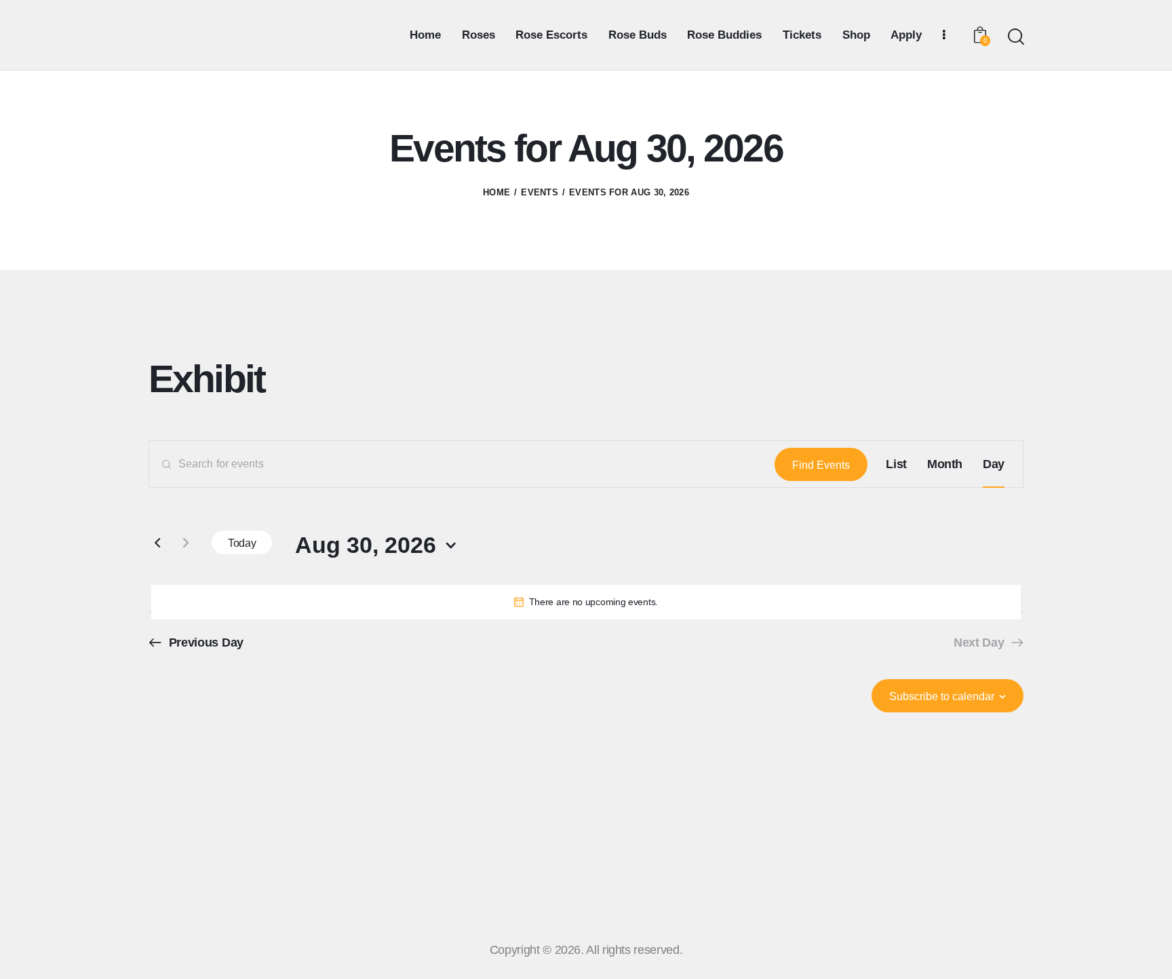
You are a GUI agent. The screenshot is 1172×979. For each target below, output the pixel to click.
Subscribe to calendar (941, 696)
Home (496, 192)
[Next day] (186, 543)
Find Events (821, 465)
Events (539, 192)
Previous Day (206, 642)
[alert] (586, 602)
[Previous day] (157, 543)
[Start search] (1015, 37)
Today (242, 543)
